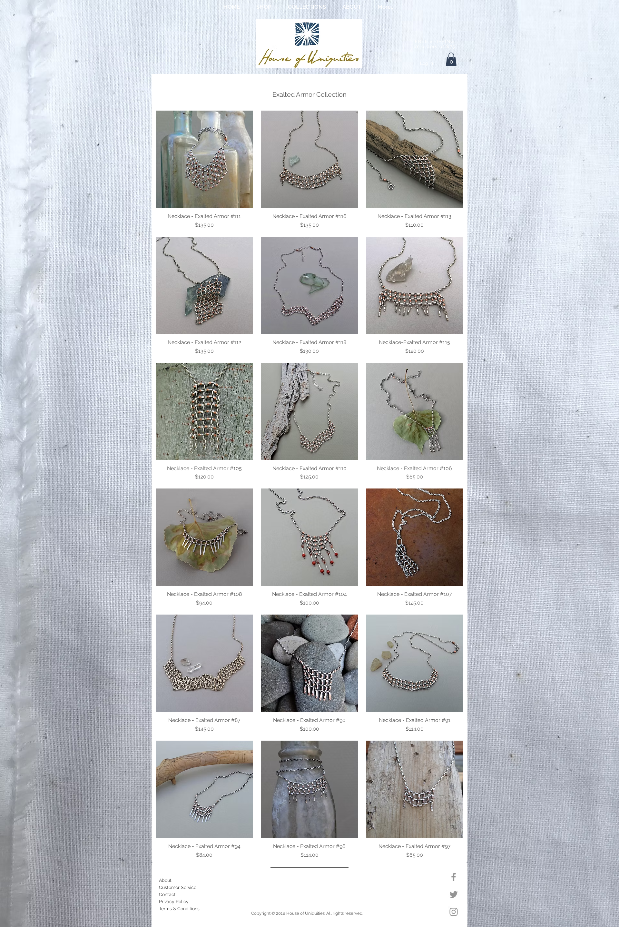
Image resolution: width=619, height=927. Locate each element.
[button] (264, 6)
